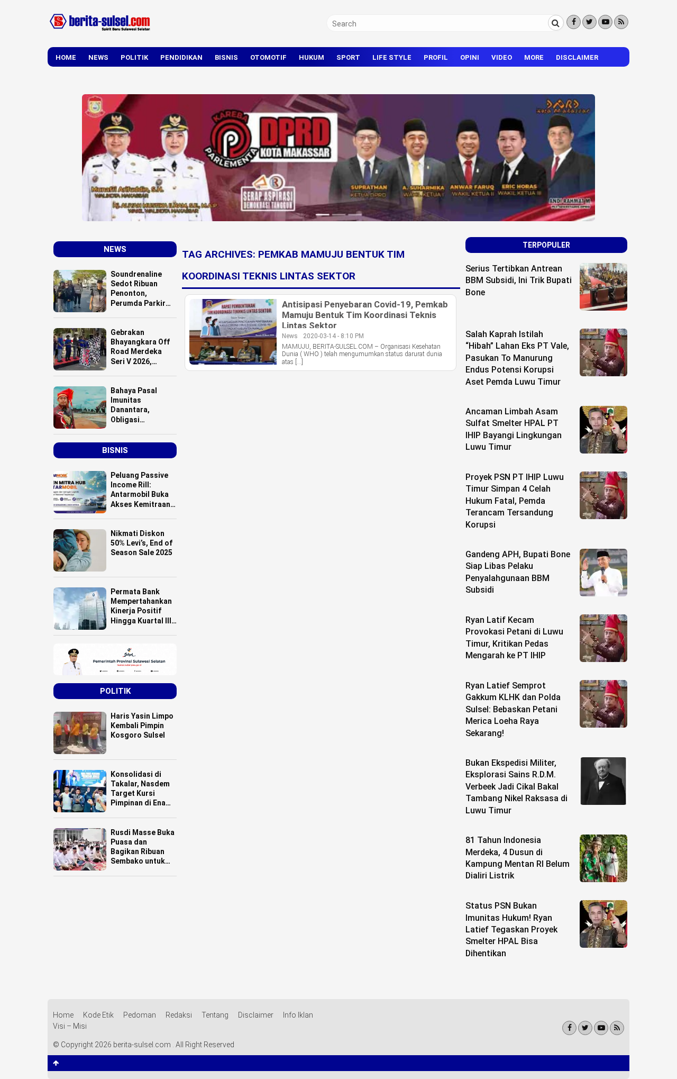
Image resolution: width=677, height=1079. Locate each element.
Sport (348, 57)
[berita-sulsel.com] (100, 33)
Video (501, 57)
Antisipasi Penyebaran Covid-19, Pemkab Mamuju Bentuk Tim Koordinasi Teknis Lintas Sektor (365, 315)
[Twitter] (589, 22)
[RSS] (621, 22)
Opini (469, 57)
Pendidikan (181, 57)
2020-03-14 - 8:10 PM (333, 336)
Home (66, 57)
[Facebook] (573, 22)
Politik (134, 57)
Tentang (215, 1015)
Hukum (311, 57)
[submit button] (556, 23)
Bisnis (226, 57)
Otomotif (268, 57)
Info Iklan (298, 1015)
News (98, 57)
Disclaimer (577, 57)
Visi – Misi (70, 1026)
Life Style (391, 57)
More (534, 57)
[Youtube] (605, 22)
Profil (436, 57)
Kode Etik (98, 1015)
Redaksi (179, 1015)
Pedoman (139, 1015)
